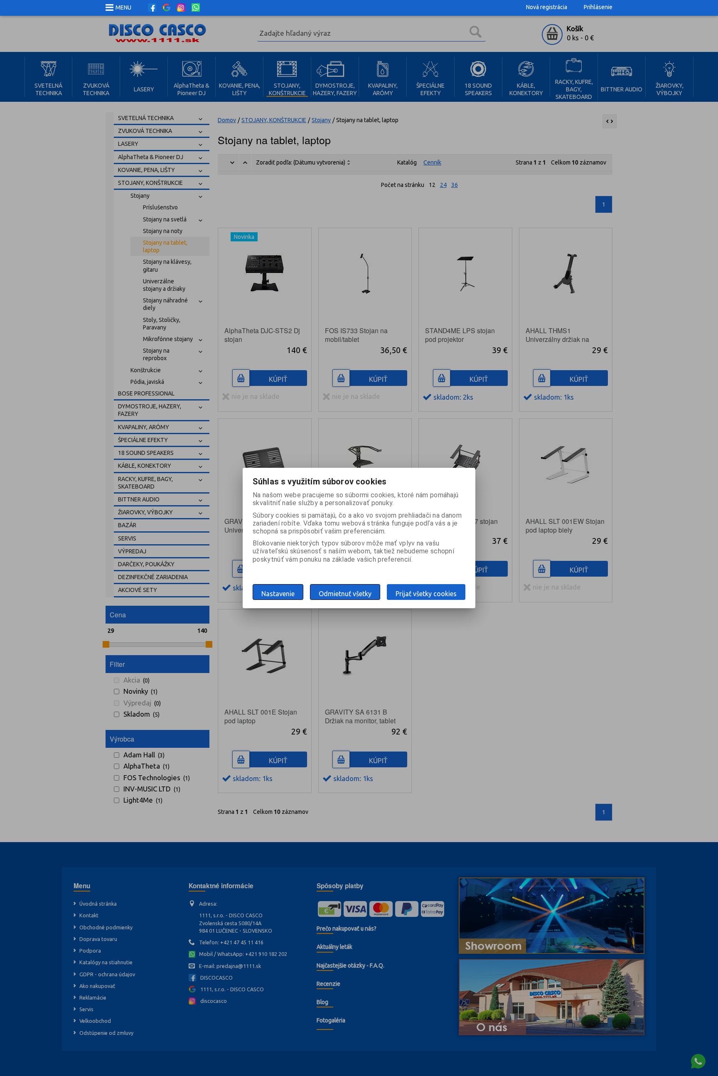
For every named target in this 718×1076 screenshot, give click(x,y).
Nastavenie (278, 593)
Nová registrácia (546, 7)
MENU (123, 7)
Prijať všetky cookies (426, 593)
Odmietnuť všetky (345, 593)
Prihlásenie (598, 7)
